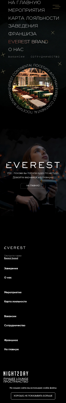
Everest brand (28, 42)
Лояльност (41, 18)
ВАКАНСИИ (16, 57)
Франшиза (11, 340)
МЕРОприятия (26, 10)
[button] (56, 6)
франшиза (22, 34)
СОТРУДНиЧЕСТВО (45, 57)
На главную (11, 349)
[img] (33, 88)
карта (16, 18)
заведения (23, 26)
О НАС (16, 49)
